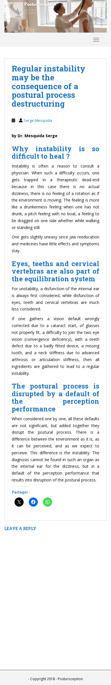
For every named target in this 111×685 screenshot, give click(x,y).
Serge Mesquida (38, 120)
